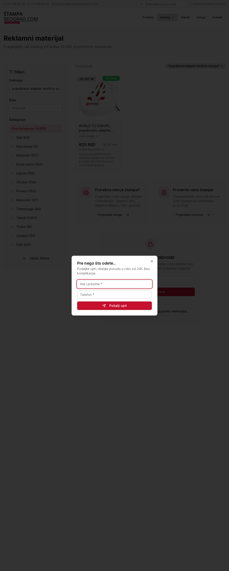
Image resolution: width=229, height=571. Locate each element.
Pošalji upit (118, 305)
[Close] (152, 261)
